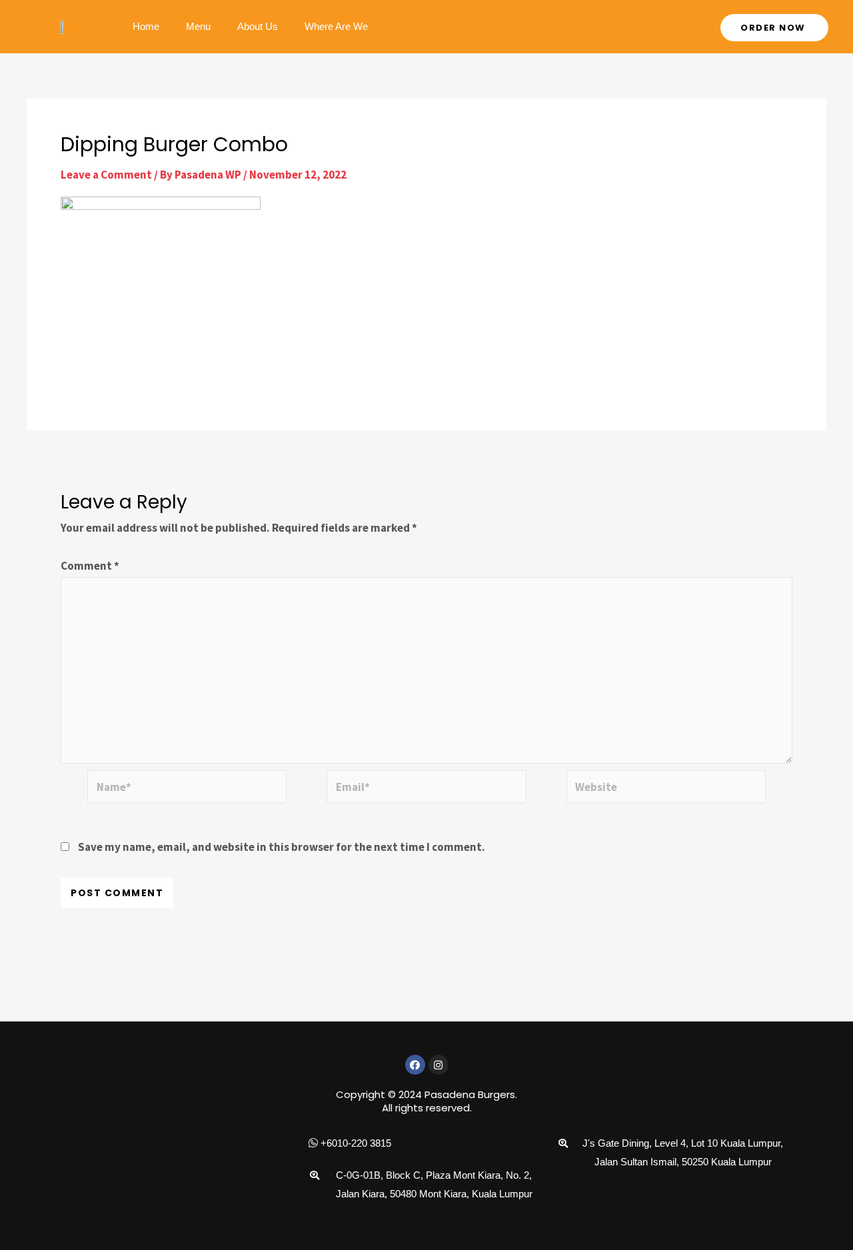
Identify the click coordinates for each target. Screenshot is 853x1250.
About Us (257, 26)
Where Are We (336, 26)
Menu (198, 26)
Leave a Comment (106, 174)
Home (146, 26)
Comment (90, 565)
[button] (774, 27)
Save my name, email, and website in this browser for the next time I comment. (281, 847)
